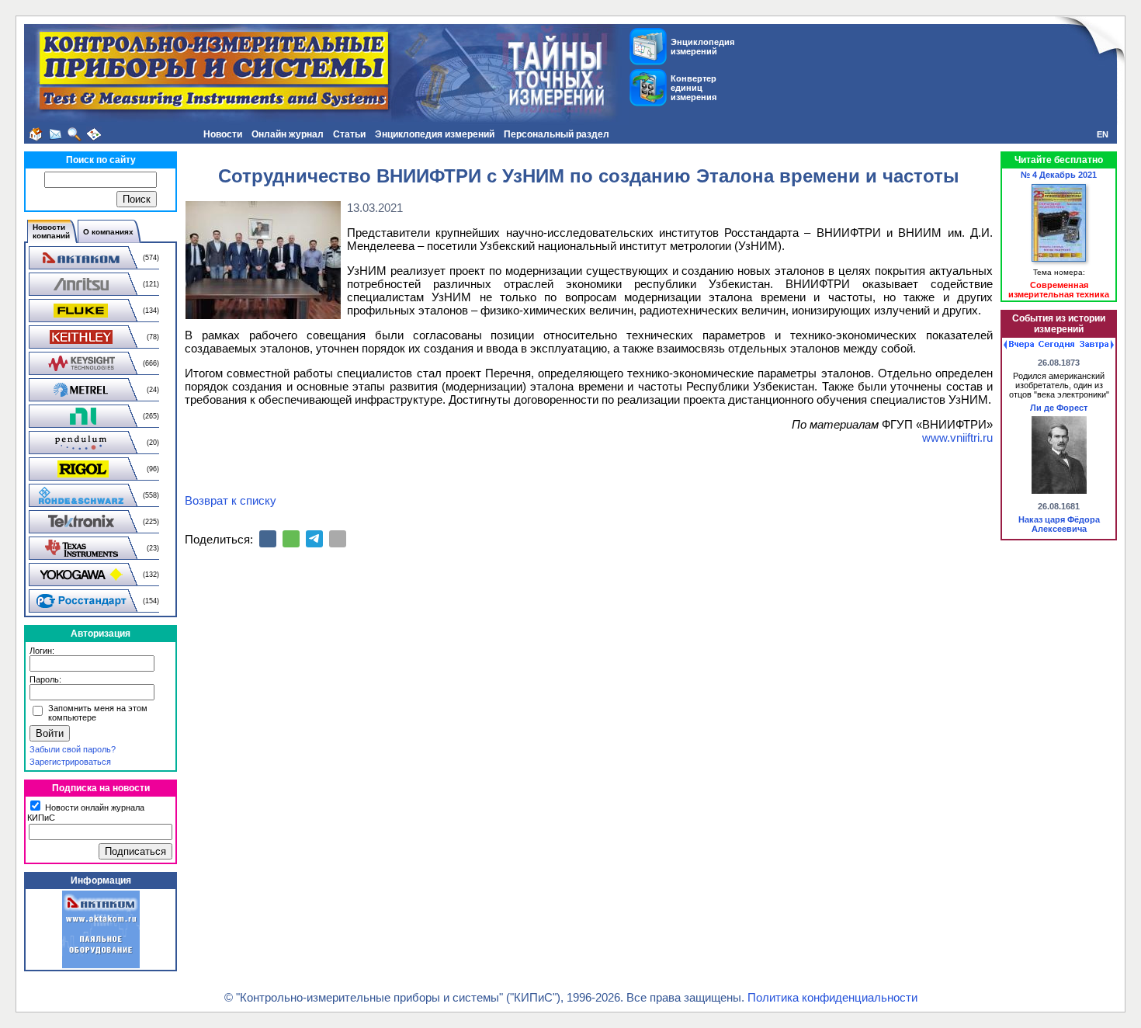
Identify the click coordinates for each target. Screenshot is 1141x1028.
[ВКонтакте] (267, 538)
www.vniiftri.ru (957, 437)
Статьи (349, 134)
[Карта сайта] (94, 134)
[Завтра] (1097, 344)
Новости (222, 134)
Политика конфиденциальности (832, 997)
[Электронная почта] (337, 538)
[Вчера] (1019, 344)
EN (1102, 134)
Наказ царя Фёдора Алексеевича (1059, 524)
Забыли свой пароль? (72, 749)
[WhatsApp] (291, 538)
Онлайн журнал (287, 134)
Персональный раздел (556, 134)
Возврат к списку (230, 500)
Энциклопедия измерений (434, 134)
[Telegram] (314, 538)
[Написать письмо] (55, 134)
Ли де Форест (1058, 407)
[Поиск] (74, 134)
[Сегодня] (1056, 344)
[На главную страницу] (35, 134)
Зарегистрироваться (70, 761)
